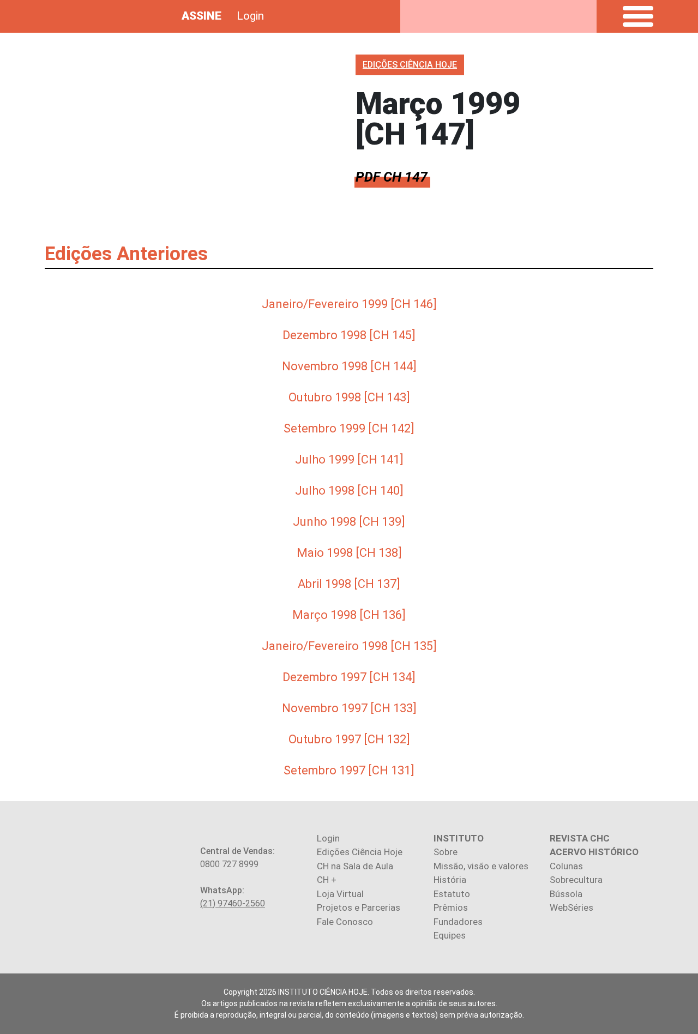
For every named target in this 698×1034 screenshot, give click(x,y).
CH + (326, 879)
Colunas (566, 866)
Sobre (446, 851)
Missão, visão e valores (481, 866)
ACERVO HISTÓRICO (594, 851)
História (450, 879)
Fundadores (458, 921)
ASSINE (201, 15)
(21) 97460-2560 (232, 903)
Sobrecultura (576, 879)
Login (250, 15)
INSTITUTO (459, 838)
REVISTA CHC (580, 838)
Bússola (566, 893)
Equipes (450, 935)
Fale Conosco (345, 921)
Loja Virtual (340, 893)
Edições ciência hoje (410, 64)
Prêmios (451, 907)
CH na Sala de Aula (355, 866)
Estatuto (452, 893)
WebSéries (571, 907)
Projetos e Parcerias (358, 907)
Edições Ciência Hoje (359, 851)
